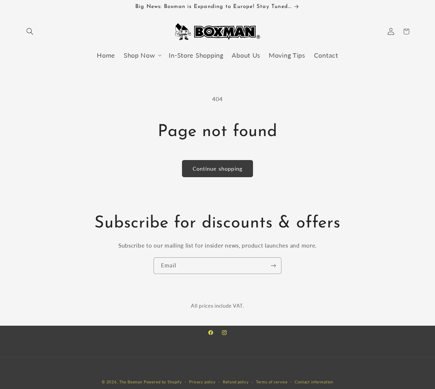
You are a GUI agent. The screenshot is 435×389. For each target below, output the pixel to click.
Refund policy (236, 382)
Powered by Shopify (163, 382)
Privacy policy (202, 382)
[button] (30, 31)
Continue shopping (217, 168)
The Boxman (130, 382)
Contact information (314, 382)
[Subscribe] (273, 265)
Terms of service (272, 382)
